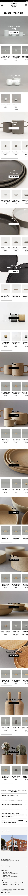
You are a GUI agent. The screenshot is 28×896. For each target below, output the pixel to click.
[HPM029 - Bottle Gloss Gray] (5, 721)
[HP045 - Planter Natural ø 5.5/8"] (5, 770)
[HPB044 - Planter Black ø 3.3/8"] (16, 770)
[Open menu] (3, 5)
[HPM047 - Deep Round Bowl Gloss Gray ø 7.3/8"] (16, 625)
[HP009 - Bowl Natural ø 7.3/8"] (5, 530)
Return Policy (9, 890)
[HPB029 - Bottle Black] (16, 721)
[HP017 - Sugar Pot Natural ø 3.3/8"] (16, 433)
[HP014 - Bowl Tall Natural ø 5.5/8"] (16, 578)
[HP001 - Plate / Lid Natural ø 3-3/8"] (5, 483)
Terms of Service (21, 889)
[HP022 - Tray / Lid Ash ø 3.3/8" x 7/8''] (5, 674)
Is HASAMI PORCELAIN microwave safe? (11, 804)
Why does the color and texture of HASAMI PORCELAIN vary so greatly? (12, 821)
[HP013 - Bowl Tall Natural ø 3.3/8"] (5, 578)
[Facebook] (2, 892)
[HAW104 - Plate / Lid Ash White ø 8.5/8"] (16, 194)
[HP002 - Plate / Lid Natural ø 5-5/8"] (16, 483)
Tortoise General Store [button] (5, 830)
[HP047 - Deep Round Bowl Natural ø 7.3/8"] (5, 625)
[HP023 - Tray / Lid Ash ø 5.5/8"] (16, 674)
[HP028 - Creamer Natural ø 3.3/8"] (5, 433)
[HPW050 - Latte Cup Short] (16, 98)
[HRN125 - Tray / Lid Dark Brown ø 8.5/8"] (16, 288)
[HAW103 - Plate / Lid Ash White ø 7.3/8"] (5, 194)
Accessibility (14, 889)
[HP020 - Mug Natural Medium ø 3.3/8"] (16, 386)
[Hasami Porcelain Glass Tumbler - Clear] (16, 336)
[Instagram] (9, 892)
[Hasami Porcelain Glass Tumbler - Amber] (5, 336)
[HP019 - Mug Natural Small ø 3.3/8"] (5, 386)
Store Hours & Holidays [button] (5, 866)
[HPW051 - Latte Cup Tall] (5, 98)
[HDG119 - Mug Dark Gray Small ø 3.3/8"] (5, 145)
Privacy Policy (3, 890)
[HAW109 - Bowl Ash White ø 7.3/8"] (16, 241)
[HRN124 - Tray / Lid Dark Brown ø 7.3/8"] (5, 288)
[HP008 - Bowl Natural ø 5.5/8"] (16, 530)
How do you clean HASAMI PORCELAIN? (11, 800)
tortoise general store (6, 889)
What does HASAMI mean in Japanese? (11, 809)
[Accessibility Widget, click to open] (25, 448)
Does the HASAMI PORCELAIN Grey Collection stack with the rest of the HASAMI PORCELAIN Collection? (12, 815)
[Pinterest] (5, 892)
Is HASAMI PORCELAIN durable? (9, 795)
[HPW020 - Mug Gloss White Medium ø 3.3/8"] (16, 50)
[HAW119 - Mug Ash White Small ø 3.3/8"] (16, 145)
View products (14, 32)
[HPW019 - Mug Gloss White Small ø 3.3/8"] (5, 50)
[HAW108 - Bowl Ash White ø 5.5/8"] (5, 241)
